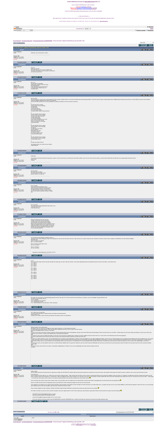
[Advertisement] (83, 35)
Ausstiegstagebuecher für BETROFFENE (42, 40)
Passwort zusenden (141, 30)
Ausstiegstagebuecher (27, 40)
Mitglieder (151, 26)
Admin (151, 28)
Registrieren (150, 30)
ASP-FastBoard (79, 424)
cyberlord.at (93, 424)
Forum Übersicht (17, 40)
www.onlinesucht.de (90, 1)
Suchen (17, 26)
